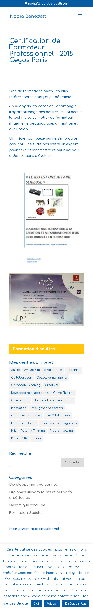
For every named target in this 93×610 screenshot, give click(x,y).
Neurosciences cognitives (58, 423)
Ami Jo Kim (32, 369)
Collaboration (21, 377)
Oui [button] (36, 603)
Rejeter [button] (51, 603)
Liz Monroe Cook (23, 423)
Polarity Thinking (33, 430)
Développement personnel (30, 392)
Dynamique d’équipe (27, 505)
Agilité (15, 369)
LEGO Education (58, 415)
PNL (13, 430)
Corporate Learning (25, 385)
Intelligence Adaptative (47, 408)
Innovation (18, 408)
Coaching (73, 369)
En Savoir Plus (75, 603)
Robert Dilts (19, 438)
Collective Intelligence (52, 377)
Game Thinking (63, 392)
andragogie (53, 369)
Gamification (20, 400)
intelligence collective (26, 415)
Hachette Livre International (53, 400)
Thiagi (36, 438)
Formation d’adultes (26, 513)
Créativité (51, 385)
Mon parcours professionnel (34, 529)
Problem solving (61, 430)
